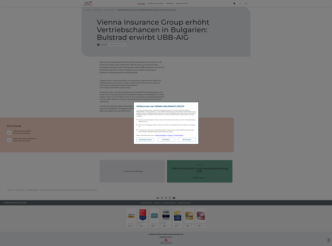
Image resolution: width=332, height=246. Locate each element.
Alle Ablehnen (166, 139)
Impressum (170, 135)
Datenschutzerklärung (161, 135)
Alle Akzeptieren (187, 139)
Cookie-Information (178, 135)
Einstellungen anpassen (145, 139)
